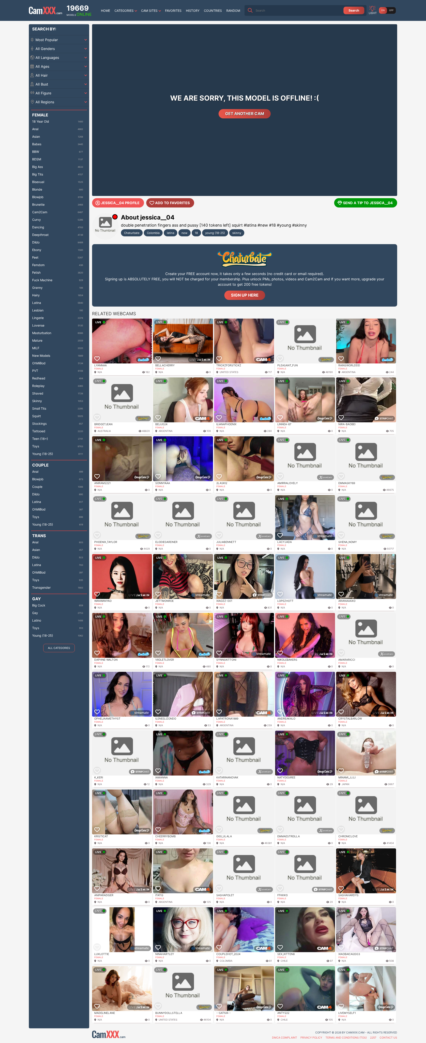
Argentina (348, 372)
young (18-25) (215, 233)
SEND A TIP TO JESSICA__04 (368, 203)
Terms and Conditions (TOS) (346, 1037)
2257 (373, 1037)
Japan (345, 784)
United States (229, 372)
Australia (104, 431)
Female (98, 368)
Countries (213, 10)
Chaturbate (132, 233)
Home (105, 10)
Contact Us (388, 1037)
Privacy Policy (311, 1037)
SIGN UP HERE (244, 295)
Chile (284, 960)
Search (354, 10)
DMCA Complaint (284, 1037)
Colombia (153, 233)
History (192, 10)
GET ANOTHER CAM (244, 113)
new (184, 233)
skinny (236, 233)
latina (170, 233)
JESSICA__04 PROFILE (120, 203)
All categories (59, 648)
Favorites (173, 10)
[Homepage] (45, 10)
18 (196, 233)
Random (233, 10)
